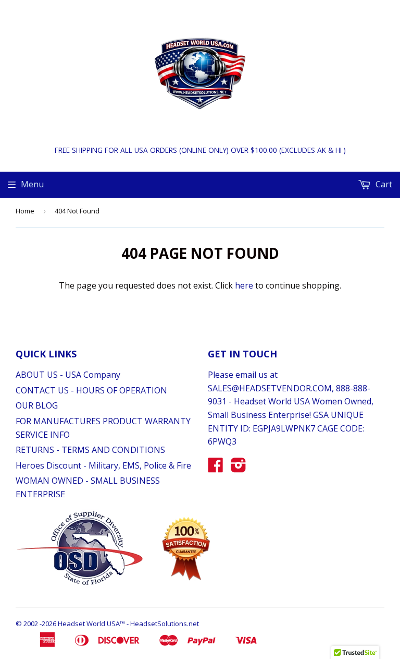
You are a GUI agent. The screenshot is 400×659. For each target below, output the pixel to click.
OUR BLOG (37, 405)
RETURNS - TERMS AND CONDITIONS (90, 450)
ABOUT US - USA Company (68, 374)
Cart (382, 184)
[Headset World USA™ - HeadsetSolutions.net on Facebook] (215, 468)
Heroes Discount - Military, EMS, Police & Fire (103, 465)
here (244, 285)
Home (25, 210)
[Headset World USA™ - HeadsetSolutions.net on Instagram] (238, 468)
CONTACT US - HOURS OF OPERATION (91, 390)
